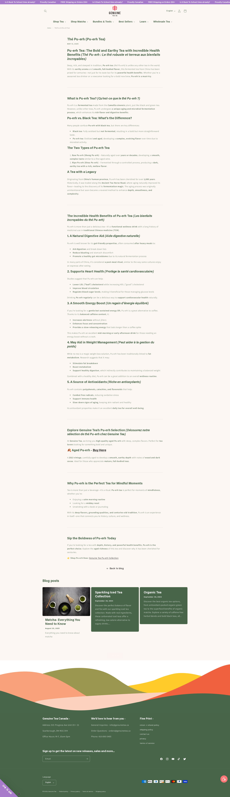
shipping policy (146, 730)
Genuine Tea (52, 791)
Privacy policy (75, 791)
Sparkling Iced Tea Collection (108, 594)
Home (49, 28)
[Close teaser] (19, 794)
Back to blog (117, 568)
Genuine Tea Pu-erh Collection (103, 558)
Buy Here (99, 450)
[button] (45, 11)
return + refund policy (149, 725)
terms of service (147, 743)
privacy (143, 739)
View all (115, 656)
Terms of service (87, 791)
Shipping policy (101, 791)
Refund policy (63, 791)
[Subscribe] (87, 759)
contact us (144, 734)
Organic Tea (152, 592)
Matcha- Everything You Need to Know (62, 622)
